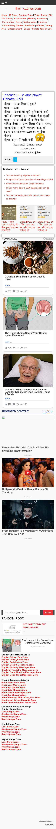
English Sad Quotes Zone (14, 662)
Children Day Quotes (12, 25)
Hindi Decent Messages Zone (16, 692)
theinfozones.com (28, 8)
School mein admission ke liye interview (24, 183)
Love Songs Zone (10, 711)
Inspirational (20, 18)
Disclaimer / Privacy (45, 821)
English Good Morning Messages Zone (21, 672)
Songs (27, 29)
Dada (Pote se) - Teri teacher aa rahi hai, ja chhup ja (28, 225)
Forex (19, 22)
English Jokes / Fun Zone (14, 657)
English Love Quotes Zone (15, 659)
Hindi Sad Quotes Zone (13, 687)
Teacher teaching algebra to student (23, 175)
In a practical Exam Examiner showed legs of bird (29, 179)
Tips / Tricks (40, 15)
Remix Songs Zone (11, 719)
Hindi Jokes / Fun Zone (13, 682)
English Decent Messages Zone (17, 665)
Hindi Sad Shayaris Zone (14, 695)
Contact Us (49, 824)
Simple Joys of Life (42, 29)
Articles (40, 25)
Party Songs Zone (10, 716)
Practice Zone (26, 15)
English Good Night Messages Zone (19, 675)
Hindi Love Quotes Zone (13, 685)
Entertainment (15, 29)
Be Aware (29, 25)
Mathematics (30, 22)
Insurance (42, 18)
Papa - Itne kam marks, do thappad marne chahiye (9, 225)
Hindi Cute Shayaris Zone (14, 690)
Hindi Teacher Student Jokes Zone (19, 702)
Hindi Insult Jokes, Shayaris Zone (18, 700)
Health (31, 18)
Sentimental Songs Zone (14, 714)
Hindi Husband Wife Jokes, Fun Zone (21, 697)
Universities (8, 22)
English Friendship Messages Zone (20, 670)
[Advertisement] (28, 63)
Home (4, 15)
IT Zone (13, 15)
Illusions (42, 22)
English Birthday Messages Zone (18, 667)
